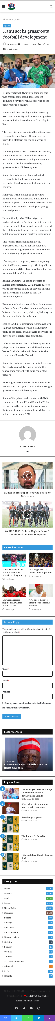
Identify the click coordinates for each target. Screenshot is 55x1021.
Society (8, 947)
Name (5, 669)
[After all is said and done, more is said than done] (10, 808)
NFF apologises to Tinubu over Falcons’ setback (39, 602)
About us (28, 1000)
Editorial (8, 966)
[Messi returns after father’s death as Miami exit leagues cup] (14, 560)
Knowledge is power (32, 817)
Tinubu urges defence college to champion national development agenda (37, 792)
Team (36, 1000)
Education (9, 927)
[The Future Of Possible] (10, 843)
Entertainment (11, 932)
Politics (8, 893)
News (7, 888)
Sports (16, 19)
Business (8, 913)
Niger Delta (10, 908)
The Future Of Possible (33, 836)
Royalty (8, 976)
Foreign (8, 922)
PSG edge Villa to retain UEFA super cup (40, 571)
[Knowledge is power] (10, 824)
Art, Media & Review (14, 961)
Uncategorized (11, 937)
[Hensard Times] (11, 6)
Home (8, 19)
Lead (6, 898)
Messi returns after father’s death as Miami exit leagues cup (14, 572)
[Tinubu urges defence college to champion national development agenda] (10, 793)
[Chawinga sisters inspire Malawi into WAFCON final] (14, 590)
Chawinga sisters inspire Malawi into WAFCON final (12, 602)
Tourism (8, 956)
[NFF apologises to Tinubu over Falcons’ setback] (41, 590)
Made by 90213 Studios (37, 996)
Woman (8, 951)
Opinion (8, 942)
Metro (7, 903)
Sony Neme (12, 44)
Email (5, 680)
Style (6, 971)
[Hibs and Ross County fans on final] (10, 861)
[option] (27, 754)
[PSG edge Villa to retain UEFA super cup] (41, 560)
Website (6, 692)
